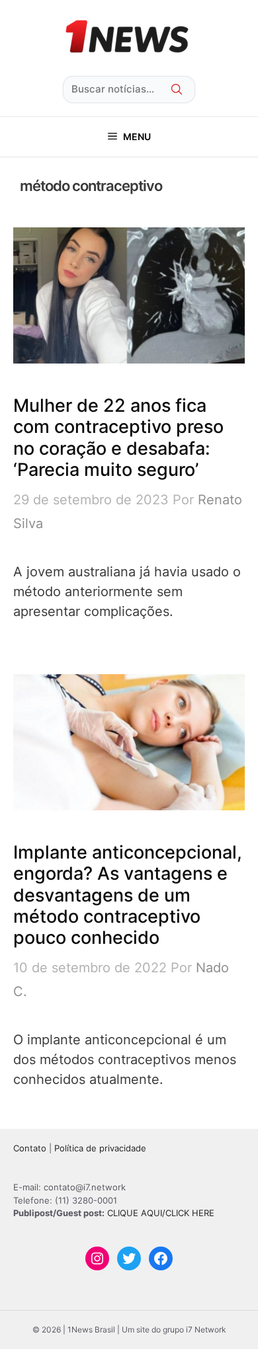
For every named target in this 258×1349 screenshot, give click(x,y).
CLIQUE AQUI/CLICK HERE (160, 1213)
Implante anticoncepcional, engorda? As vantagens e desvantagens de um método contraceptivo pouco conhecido (127, 895)
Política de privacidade (100, 1148)
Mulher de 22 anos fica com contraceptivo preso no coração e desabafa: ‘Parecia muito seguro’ (118, 438)
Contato (29, 1148)
